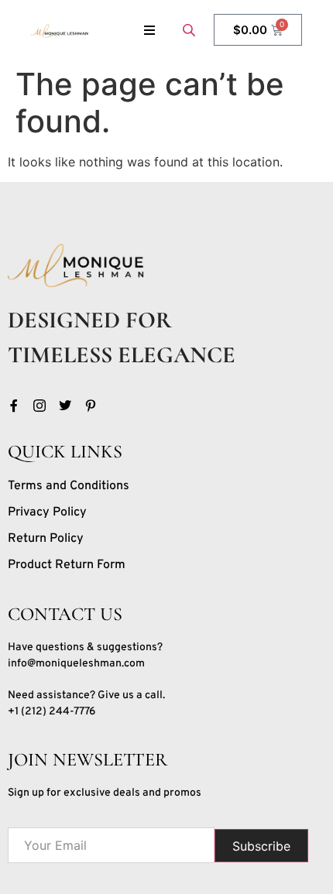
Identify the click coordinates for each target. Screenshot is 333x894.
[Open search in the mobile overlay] (190, 29)
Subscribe (261, 846)
